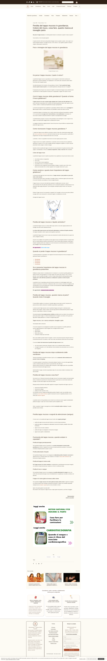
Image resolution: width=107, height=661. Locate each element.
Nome (65, 637)
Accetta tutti (101, 658)
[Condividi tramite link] (41, 563)
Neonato (71, 15)
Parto (52, 15)
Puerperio (58, 15)
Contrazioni (49, 556)
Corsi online (53, 629)
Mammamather (43, 1)
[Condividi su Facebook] (33, 563)
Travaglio (58, 556)
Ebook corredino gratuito (53, 636)
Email (65, 641)
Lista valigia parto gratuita (53, 634)
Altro (76, 15)
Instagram (67, 629)
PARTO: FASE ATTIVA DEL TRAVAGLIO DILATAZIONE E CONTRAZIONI (71, 584)
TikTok (70, 629)
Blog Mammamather (53, 632)
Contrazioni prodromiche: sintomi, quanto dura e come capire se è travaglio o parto (35, 584)
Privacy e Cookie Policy (53, 641)
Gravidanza (46, 15)
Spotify (77, 629)
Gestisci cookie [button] (82, 658)
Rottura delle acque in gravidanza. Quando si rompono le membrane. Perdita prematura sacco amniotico (52, 584)
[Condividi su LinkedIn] (38, 563)
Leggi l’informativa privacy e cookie (12, 659)
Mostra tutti (78, 570)
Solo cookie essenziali (91, 658)
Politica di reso (53, 643)
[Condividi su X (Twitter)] (36, 563)
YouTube (74, 629)
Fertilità (40, 15)
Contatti (53, 639)
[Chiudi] (105, 659)
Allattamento (64, 15)
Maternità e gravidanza (32, 15)
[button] (77, 2)
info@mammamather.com (71, 627)
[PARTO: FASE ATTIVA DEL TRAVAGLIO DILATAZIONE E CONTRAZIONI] (71, 577)
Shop (53, 638)
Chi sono (53, 627)
